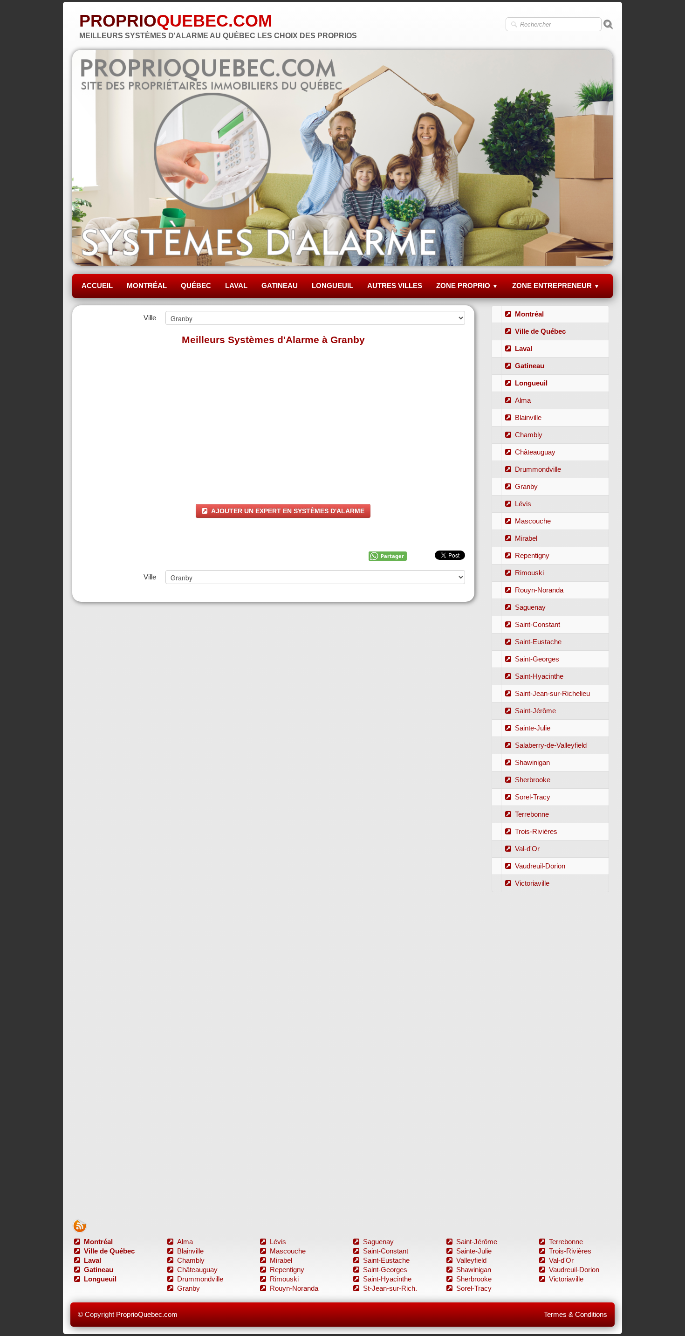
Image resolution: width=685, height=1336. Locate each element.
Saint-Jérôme (535, 711)
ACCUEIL (97, 285)
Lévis (523, 504)
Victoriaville (532, 883)
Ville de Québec (540, 331)
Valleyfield (471, 1260)
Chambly (528, 435)
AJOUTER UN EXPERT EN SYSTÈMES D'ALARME (287, 511)
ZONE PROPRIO (467, 285)
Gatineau (529, 366)
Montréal (529, 314)
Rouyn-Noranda (539, 590)
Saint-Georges (537, 659)
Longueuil (531, 383)
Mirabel (526, 538)
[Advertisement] (273, 420)
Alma (523, 400)
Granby (526, 486)
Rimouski (529, 573)
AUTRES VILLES (394, 285)
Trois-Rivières (536, 831)
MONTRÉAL (147, 285)
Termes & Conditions (575, 1314)
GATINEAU (279, 285)
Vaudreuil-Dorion (540, 866)
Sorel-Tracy (532, 797)
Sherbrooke (532, 780)
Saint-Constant (537, 624)
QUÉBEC (196, 285)
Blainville (528, 417)
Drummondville (538, 469)
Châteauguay (535, 452)
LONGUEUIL (332, 285)
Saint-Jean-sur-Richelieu (552, 693)
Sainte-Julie (532, 728)
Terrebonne (532, 814)
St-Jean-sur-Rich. (390, 1288)
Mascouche (533, 521)
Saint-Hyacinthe (539, 676)
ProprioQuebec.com (147, 1314)
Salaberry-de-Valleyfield (551, 745)
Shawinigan (532, 762)
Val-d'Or (527, 849)
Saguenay (530, 607)
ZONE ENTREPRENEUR (556, 285)
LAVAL (236, 285)
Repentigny (532, 555)
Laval (523, 348)
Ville (150, 318)
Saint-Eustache (538, 642)
